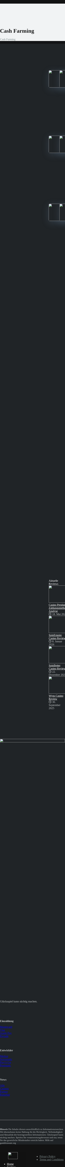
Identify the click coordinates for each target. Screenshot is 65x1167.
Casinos (4, 1088)
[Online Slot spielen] (13, 1158)
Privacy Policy (47, 1156)
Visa (2, 1030)
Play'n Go (5, 1062)
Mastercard (6, 1026)
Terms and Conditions (52, 1159)
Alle (2, 1085)
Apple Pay (6, 1033)
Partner (4, 1091)
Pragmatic (5, 1065)
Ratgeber (5, 1094)
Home (10, 1164)
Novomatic (6, 1059)
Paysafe (4, 1036)
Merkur (4, 1056)
